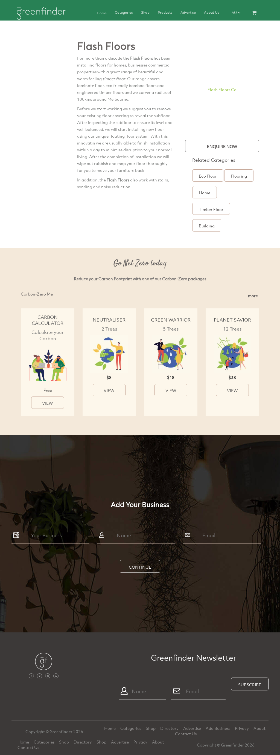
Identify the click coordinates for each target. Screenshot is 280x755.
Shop (145, 12)
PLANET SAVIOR (232, 320)
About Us (211, 12)
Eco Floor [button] (208, 176)
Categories (124, 12)
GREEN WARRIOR (171, 320)
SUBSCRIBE (249, 684)
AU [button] (235, 12)
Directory (169, 728)
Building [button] (207, 225)
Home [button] (204, 192)
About (259, 728)
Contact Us (186, 733)
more (253, 295)
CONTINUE (140, 567)
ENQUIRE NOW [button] (222, 146)
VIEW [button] (47, 403)
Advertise (188, 12)
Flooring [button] (239, 176)
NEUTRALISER (109, 320)
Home (102, 12)
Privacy (242, 728)
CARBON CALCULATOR (47, 320)
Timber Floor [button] (211, 209)
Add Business (218, 728)
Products (165, 12)
